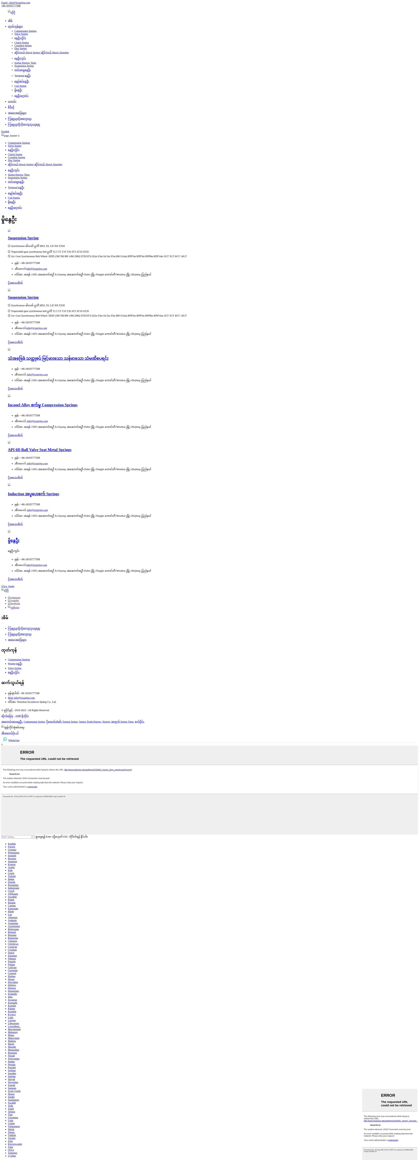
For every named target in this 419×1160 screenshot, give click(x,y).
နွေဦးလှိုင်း (20, 38)
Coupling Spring (23, 45)
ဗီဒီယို (11, 107)
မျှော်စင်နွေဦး (21, 81)
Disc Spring (20, 48)
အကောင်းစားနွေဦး (11, 721)
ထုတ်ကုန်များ (15, 26)
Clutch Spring (21, 42)
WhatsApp (13, 740)
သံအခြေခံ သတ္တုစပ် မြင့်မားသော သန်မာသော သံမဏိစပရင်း (58, 358)
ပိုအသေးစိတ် (15, 282)
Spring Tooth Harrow (90, 721)
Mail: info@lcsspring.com (21, 697)
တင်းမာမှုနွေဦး (22, 70)
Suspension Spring (24, 65)
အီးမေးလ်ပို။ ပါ (9, 733)
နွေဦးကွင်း (20, 58)
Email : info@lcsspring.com (15, 2)
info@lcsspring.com (36, 268)
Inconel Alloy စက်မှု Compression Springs (42, 405)
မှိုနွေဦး (18, 90)
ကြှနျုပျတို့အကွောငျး (20, 118)
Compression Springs (25, 31)
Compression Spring (34, 721)
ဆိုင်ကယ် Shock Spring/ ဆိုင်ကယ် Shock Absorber (41, 52)
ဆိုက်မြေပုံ (7, 716)
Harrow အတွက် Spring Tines (118, 721)
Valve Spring (21, 34)
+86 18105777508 (10, 5)
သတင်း (12, 101)
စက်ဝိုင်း (139, 721)
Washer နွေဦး (15, 663)
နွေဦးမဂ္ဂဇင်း (21, 95)
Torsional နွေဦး (22, 75)
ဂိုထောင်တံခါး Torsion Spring (62, 721)
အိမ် (10, 20)
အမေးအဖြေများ (17, 113)
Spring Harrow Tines (25, 62)
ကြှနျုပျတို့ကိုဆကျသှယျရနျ (24, 124)
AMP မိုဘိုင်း (22, 716)
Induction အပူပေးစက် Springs (33, 494)
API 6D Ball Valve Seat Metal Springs (39, 450)
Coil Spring (20, 86)
